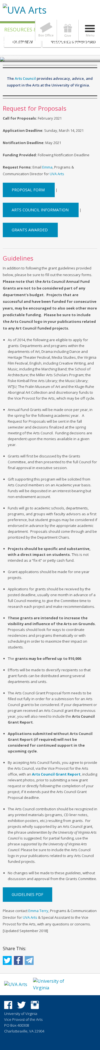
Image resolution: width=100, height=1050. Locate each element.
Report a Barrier (18, 1044)
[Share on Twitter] (7, 962)
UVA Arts (57, 173)
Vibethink (34, 1038)
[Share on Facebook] (18, 962)
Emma (47, 167)
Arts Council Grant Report (56, 774)
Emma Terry (38, 910)
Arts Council (25, 78)
